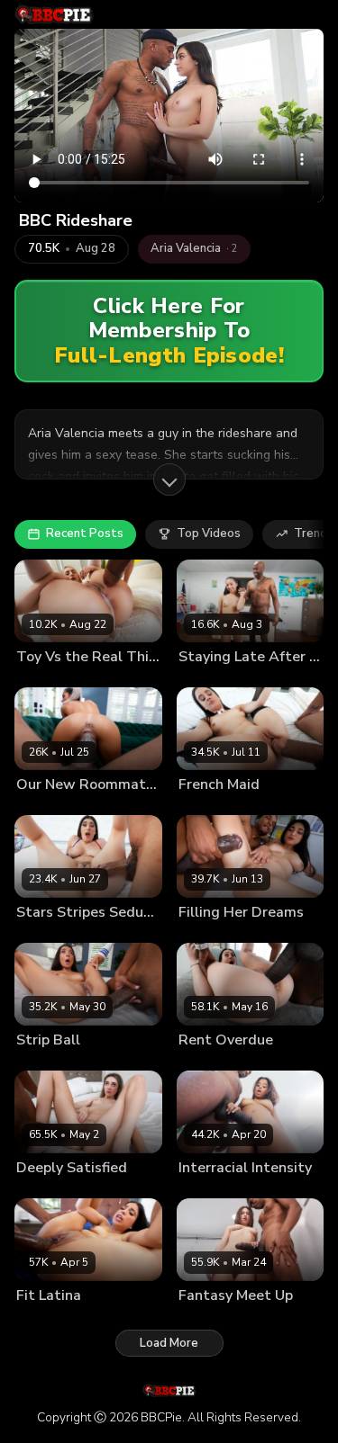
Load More (169, 1343)
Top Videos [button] (209, 533)
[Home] (54, 14)
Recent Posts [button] (84, 533)
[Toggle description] (169, 479)
